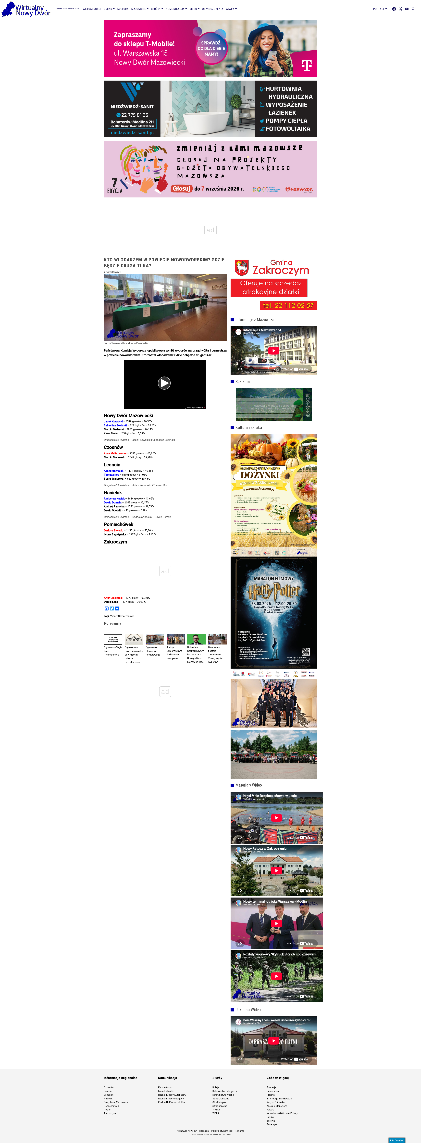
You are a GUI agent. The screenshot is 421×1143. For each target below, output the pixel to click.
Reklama (239, 1131)
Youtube (407, 9)
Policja (215, 1087)
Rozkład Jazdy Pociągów (171, 1098)
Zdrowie (271, 1120)
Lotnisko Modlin (166, 1091)
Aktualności (92, 9)
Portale (379, 9)
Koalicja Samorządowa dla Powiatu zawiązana (174, 653)
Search (413, 9)
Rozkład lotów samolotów (171, 1102)
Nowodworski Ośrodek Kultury (282, 1113)
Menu (193, 9)
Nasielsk (108, 1098)
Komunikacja (175, 9)
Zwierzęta (272, 1124)
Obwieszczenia (212, 9)
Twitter (400, 9)
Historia (271, 1095)
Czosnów (109, 1087)
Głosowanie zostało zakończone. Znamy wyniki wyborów (215, 654)
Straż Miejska (219, 1102)
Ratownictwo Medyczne (224, 1091)
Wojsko (216, 1109)
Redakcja (204, 1131)
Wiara (230, 9)
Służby (156, 9)
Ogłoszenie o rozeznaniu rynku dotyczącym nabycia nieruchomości (134, 654)
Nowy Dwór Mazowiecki (116, 1102)
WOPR (215, 1113)
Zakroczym (110, 1113)
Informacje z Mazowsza (279, 1098)
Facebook (394, 9)
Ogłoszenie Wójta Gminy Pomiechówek (113, 651)
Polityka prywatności (222, 1131)
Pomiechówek (111, 1106)
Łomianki (108, 1095)
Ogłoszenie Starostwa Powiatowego (153, 651)
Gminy (108, 9)
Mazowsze (138, 9)
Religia (270, 1117)
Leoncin (108, 1091)
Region (107, 1109)
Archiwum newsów (187, 1131)
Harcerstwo (273, 1091)
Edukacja (271, 1087)
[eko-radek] (274, 404)
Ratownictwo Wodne (223, 1095)
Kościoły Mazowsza (277, 1106)
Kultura (123, 9)
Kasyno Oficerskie (276, 1102)
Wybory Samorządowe (122, 616)
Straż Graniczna (220, 1098)
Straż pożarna (219, 1106)
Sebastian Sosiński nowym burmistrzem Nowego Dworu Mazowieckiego (195, 654)
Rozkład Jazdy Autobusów (172, 1095)
